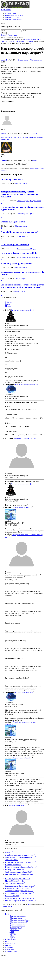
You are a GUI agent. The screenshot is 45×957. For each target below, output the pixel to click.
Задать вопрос (6, 10)
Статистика (9, 949)
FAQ (7, 914)
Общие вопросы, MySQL (25, 213)
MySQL (12, 938)
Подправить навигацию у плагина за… (20, 862)
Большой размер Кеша (12, 179)
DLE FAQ (4, 41)
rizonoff (4, 60)
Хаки (12, 936)
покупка (9, 852)
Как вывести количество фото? (22, 310)
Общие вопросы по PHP (19, 922)
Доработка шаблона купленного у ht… (20, 855)
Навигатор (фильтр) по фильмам (16, 263)
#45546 (34, 160)
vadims (3, 133)
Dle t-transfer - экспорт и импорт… (18, 888)
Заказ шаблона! (11, 860)
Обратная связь (11, 951)
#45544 (34, 133)
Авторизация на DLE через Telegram (19, 893)
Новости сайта (10, 940)
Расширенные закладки (24, 692)
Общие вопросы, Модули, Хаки (29, 201)
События (8, 302)
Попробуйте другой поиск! (32, 39)
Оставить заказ (10, 13)
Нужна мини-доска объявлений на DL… (21, 867)
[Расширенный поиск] (22, 37)
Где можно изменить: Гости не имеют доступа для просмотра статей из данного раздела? (22, 286)
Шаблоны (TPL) (16, 928)
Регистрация (12, 35)
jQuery (12, 932)
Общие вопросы (27, 41)
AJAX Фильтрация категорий (15, 244)
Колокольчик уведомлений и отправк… (20, 901)
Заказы (7, 304)
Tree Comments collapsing (15, 883)
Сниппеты (9, 947)
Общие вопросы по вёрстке (20, 920)
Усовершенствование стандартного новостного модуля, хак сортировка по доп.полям (19, 194)
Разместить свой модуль (14, 15)
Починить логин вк (13, 865)
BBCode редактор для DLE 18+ (17, 879)
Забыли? (4, 35)
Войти (4, 33)
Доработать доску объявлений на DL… (20, 857)
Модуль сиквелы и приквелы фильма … (20, 874)
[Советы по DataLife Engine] (15, 8)
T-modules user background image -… (19, 891)
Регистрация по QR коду (15, 870)
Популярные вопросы (18, 916)
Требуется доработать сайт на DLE (18, 872)
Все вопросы (15, 41)
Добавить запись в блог (14, 19)
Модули (8, 306)
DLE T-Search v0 (12, 896)
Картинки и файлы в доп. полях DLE (19, 253)
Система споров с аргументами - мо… (20, 898)
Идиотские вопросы (17, 926)
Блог (7, 941)
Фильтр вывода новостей (13, 222)
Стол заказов (10, 943)
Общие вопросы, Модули (26, 249)
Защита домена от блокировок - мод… (20, 886)
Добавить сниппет (12, 17)
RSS (29, 904)
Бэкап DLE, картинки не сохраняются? (19, 232)
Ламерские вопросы (17, 924)
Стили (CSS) (14, 930)
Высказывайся (6, 906)
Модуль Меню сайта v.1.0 (21, 507)
